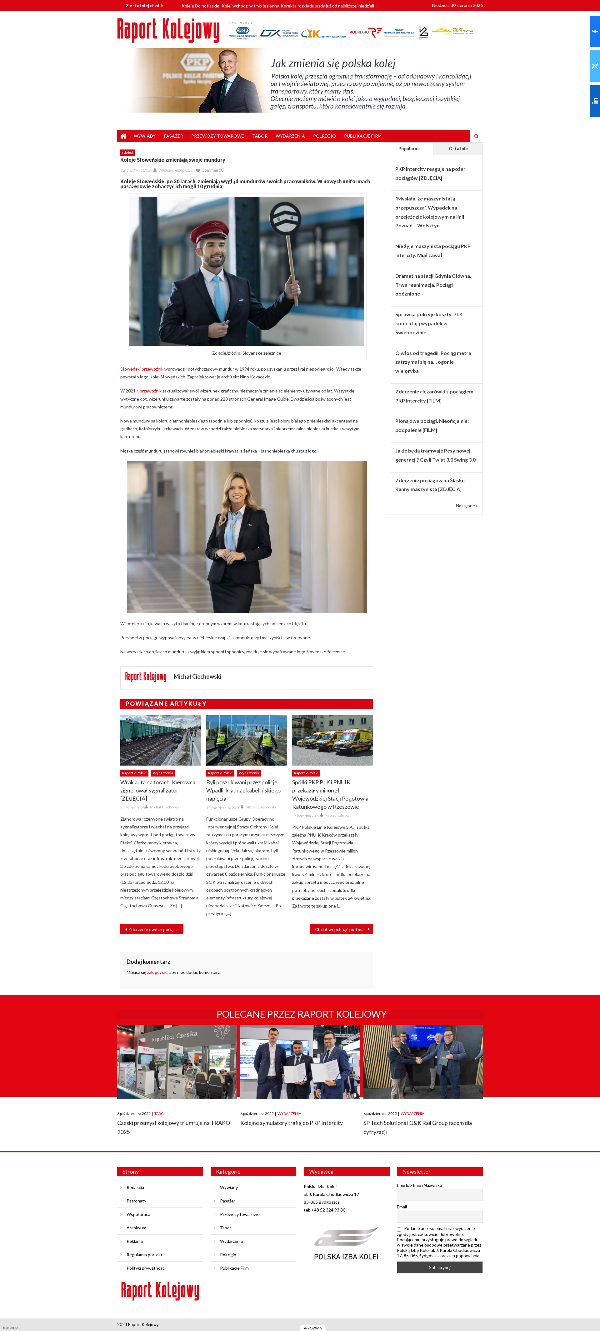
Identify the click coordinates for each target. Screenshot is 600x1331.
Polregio (324, 136)
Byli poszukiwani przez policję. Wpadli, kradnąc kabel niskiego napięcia (243, 790)
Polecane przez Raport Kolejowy (302, 1014)
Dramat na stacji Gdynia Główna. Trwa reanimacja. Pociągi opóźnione (433, 285)
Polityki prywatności (146, 1268)
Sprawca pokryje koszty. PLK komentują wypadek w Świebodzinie (429, 323)
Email (402, 1206)
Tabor (260, 136)
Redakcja (135, 1187)
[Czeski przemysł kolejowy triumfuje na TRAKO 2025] (177, 1062)
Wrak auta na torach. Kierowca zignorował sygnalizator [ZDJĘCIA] (157, 790)
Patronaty (136, 1200)
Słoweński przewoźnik (141, 369)
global (127, 152)
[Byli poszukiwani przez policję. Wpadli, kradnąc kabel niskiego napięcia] (246, 740)
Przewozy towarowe (217, 136)
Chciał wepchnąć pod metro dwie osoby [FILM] (344, 929)
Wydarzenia (290, 136)
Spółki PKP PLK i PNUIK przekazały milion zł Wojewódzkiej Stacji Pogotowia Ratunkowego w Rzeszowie (330, 794)
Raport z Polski (134, 773)
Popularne (409, 148)
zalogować (157, 972)
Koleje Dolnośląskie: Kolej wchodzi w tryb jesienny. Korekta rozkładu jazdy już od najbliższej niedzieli (278, 5)
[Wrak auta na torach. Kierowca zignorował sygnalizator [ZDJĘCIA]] (160, 740)
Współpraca (138, 1214)
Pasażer (173, 136)
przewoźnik (151, 390)
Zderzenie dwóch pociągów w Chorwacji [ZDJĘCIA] (155, 929)
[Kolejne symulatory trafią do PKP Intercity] (300, 1062)
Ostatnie (458, 148)
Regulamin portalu (144, 1254)
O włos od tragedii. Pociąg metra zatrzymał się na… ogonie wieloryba (433, 362)
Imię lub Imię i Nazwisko (419, 1185)
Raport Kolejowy (338, 815)
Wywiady (145, 136)
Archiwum (136, 1227)
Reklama (135, 1241)
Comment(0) (213, 170)
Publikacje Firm (363, 136)
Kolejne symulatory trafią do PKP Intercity (291, 1122)
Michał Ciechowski (175, 170)
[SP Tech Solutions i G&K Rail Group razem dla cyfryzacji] (423, 1062)
